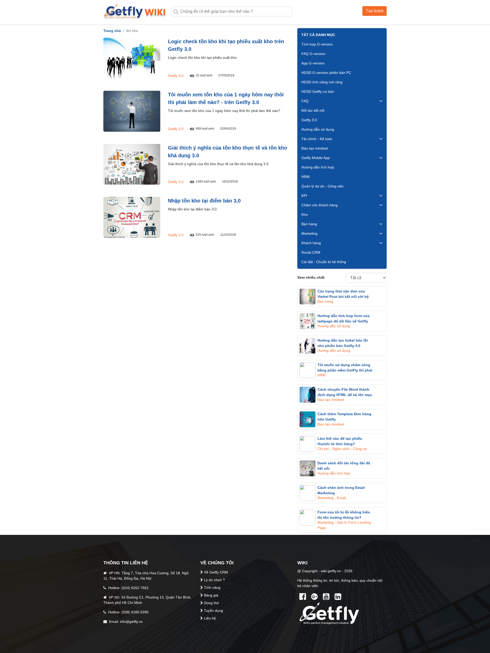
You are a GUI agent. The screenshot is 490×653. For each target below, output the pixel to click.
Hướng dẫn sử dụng (317, 129)
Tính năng (212, 588)
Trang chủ (112, 31)
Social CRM (310, 252)
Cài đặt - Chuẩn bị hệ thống (323, 262)
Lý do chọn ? (214, 580)
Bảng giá (211, 595)
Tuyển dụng (213, 611)
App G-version (313, 63)
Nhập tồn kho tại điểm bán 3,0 (204, 201)
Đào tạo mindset (314, 148)
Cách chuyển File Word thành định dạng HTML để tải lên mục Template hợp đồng (344, 394)
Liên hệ (210, 618)
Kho (304, 214)
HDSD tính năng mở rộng (321, 82)
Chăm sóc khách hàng (319, 205)
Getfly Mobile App (315, 158)
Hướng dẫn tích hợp (317, 167)
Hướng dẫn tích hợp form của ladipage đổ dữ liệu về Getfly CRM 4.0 (343, 321)
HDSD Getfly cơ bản (317, 91)
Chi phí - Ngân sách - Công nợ (342, 449)
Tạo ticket (374, 11)
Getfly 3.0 (175, 76)
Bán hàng (309, 224)
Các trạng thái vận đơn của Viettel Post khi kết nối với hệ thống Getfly (343, 296)
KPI (304, 196)
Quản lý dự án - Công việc (322, 186)
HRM (305, 177)
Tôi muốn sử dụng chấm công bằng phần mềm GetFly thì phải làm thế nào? (344, 370)
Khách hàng (311, 243)
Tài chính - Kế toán (316, 139)
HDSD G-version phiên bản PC (326, 73)
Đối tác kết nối (312, 110)
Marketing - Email (331, 498)
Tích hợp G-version (317, 44)
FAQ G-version (313, 54)
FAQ (305, 101)
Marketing (309, 233)
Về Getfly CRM (216, 572)
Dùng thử (211, 603)
